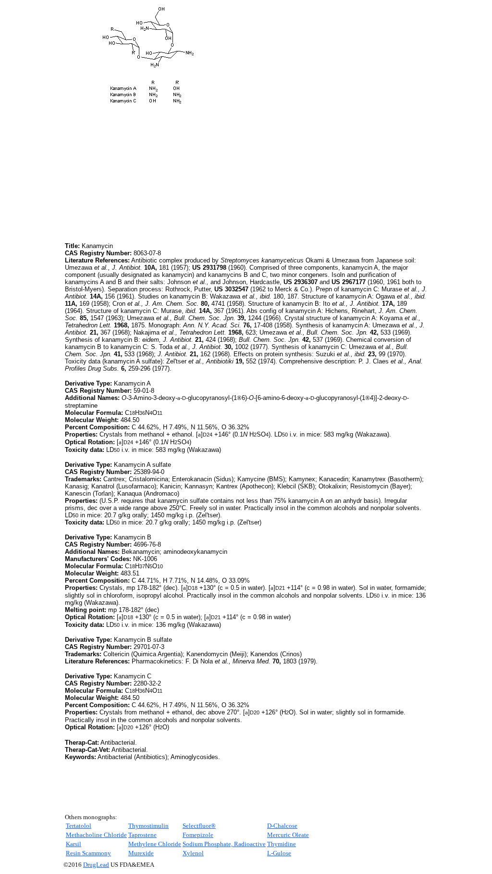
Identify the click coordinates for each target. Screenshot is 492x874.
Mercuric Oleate (288, 834)
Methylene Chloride (154, 844)
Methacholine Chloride (96, 834)
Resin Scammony (88, 853)
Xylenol (193, 853)
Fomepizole (198, 834)
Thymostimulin (148, 825)
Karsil (73, 844)
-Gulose (279, 853)
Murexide (141, 853)
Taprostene (142, 834)
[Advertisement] (145, 173)
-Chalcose (282, 825)
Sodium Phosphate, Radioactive (224, 844)
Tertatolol (78, 825)
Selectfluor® (199, 825)
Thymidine (281, 844)
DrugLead (96, 864)
